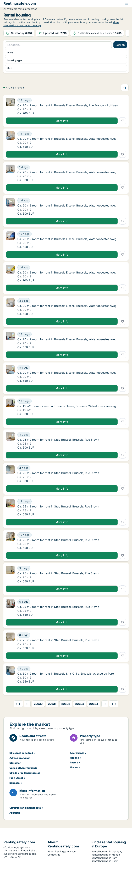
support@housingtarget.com (19, 853)
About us (14, 812)
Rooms (74, 762)
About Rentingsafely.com (61, 851)
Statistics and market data (25, 807)
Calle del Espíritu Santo (23, 767)
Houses (74, 757)
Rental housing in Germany (106, 851)
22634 (93, 704)
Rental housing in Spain (104, 860)
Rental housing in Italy (104, 857)
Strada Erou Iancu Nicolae (24, 772)
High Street (16, 777)
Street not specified (21, 752)
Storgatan (15, 762)
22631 (52, 704)
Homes (74, 767)
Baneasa (14, 782)
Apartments (77, 752)
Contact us (53, 854)
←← (18, 704)
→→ (113, 704)
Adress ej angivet (19, 757)
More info (62, 120)
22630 (38, 704)
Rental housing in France (105, 854)
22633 (79, 704)
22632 (65, 704)
